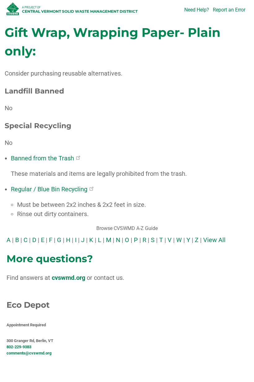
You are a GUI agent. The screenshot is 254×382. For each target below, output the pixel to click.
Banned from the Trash (42, 158)
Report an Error (229, 10)
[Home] (13, 10)
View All (214, 240)
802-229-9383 (19, 347)
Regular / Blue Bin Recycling (49, 189)
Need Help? (196, 10)
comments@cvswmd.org (29, 353)
